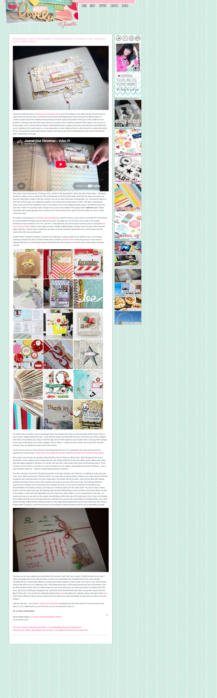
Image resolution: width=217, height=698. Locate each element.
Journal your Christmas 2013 (47, 114)
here (62, 593)
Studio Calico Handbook (48, 218)
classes (35, 617)
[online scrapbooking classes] (128, 126)
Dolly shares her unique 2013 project (51, 453)
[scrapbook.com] (128, 156)
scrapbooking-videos (51, 617)
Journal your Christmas (49, 603)
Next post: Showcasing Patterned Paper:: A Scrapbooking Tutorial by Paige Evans (47, 627)
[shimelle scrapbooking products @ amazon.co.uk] (128, 238)
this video (70, 240)
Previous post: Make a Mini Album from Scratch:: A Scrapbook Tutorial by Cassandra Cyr (50, 630)
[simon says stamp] (128, 183)
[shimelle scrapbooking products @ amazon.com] (128, 210)
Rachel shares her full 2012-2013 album (87, 453)
